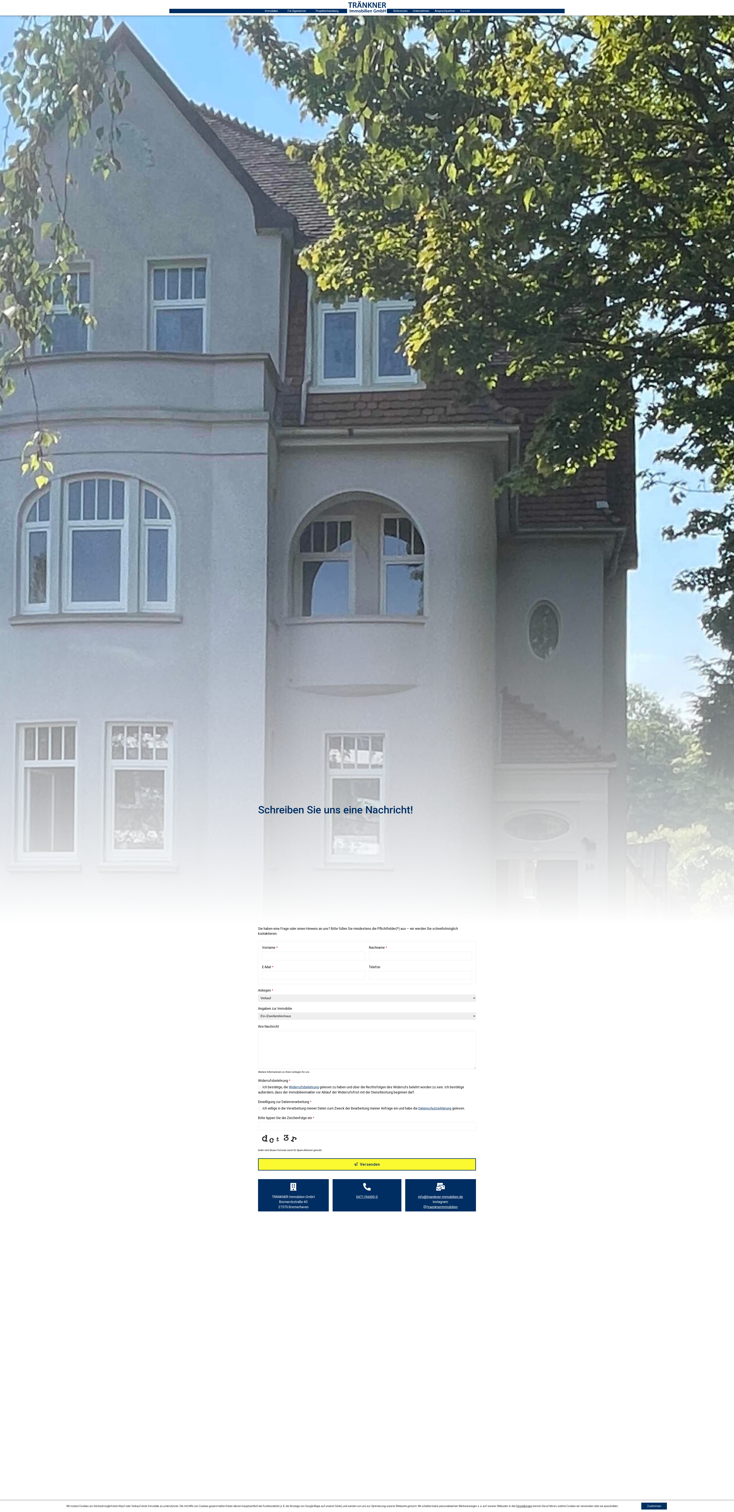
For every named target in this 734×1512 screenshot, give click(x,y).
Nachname (378, 947)
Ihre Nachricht (268, 1026)
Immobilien (271, 11)
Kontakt (465, 11)
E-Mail (267, 967)
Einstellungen (524, 1506)
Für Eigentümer (297, 11)
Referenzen (400, 11)
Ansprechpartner (445, 11)
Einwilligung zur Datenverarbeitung (284, 1102)
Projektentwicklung (327, 11)
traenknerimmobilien (442, 1207)
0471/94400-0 (367, 1197)
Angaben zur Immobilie (275, 1008)
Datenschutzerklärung (434, 1108)
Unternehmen (421, 11)
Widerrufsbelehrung (274, 1081)
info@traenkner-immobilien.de (440, 1197)
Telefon (374, 967)
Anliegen (265, 990)
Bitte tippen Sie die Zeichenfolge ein (286, 1118)
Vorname (270, 947)
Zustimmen (654, 1506)
